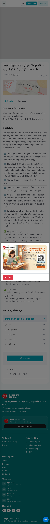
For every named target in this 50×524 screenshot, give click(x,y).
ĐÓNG (9, 277)
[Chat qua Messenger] (46, 520)
